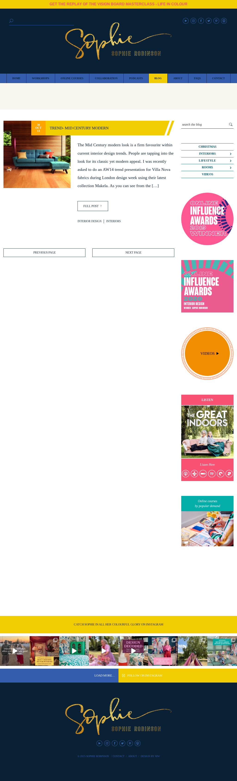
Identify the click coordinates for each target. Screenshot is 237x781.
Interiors (113, 221)
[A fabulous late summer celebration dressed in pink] (103, 651)
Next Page (133, 252)
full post (91, 206)
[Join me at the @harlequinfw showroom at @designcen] (133, 651)
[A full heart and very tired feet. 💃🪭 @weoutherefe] (15, 651)
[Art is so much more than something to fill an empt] (163, 651)
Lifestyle (207, 160)
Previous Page (44, 252)
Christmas (207, 146)
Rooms (207, 167)
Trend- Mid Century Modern (79, 128)
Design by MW (150, 756)
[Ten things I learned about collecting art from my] (44, 651)
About (132, 756)
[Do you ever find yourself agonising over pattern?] (74, 651)
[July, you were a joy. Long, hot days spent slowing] (192, 651)
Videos (207, 174)
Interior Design (90, 221)
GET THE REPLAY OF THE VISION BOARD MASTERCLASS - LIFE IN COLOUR (118, 4)
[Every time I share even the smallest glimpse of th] (222, 651)
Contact (119, 756)
